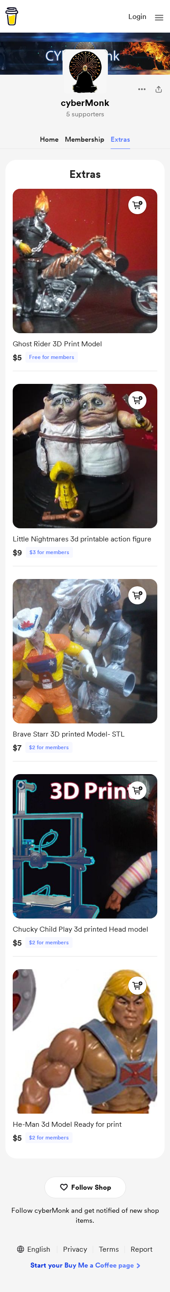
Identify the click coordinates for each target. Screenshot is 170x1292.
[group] (85, 278)
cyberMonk (85, 102)
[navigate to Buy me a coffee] (11, 16)
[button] (159, 17)
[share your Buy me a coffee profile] (159, 89)
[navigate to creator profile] (85, 72)
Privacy (75, 1249)
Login (137, 16)
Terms (109, 1249)
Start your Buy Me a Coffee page (82, 1265)
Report (141, 1249)
